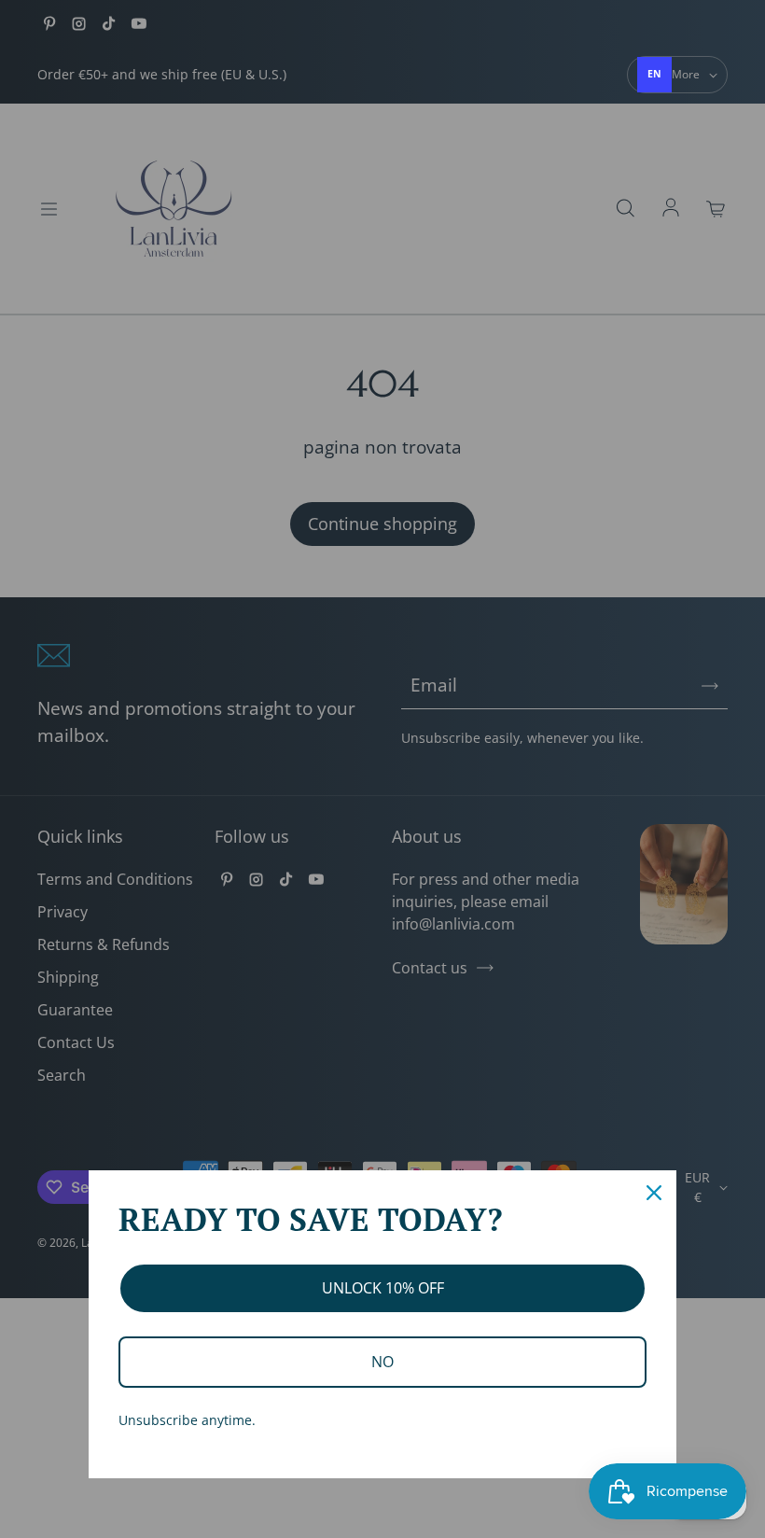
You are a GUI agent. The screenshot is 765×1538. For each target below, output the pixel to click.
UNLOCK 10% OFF (383, 1288)
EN (654, 73)
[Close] (654, 1192)
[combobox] (655, 74)
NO (382, 1361)
